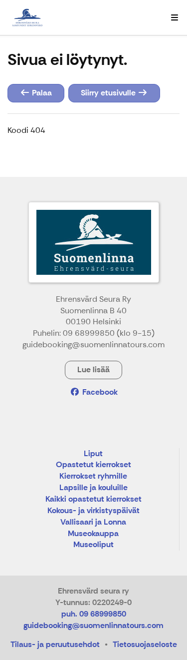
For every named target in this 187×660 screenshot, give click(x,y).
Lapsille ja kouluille (93, 488)
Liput (93, 454)
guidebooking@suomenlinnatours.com (93, 625)
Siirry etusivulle (109, 92)
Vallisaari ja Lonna (93, 522)
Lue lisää (93, 369)
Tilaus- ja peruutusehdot (55, 644)
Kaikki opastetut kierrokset (93, 499)
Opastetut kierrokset (93, 465)
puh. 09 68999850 (93, 614)
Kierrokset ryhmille (93, 476)
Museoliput (93, 545)
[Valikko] (174, 17)
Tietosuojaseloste (145, 644)
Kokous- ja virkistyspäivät (93, 511)
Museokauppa (93, 534)
